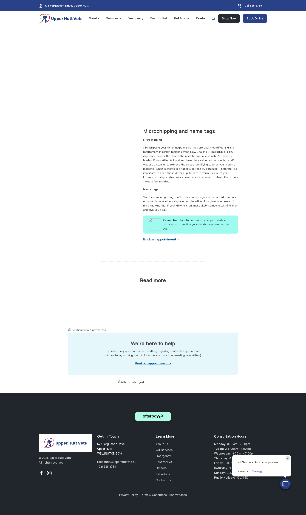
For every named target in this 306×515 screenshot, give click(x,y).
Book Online (254, 18)
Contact (202, 18)
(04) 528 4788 (252, 5)
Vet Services (164, 450)
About (93, 18)
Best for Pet (158, 18)
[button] (285, 484)
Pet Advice (181, 18)
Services (112, 18)
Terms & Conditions (153, 495)
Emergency (135, 18)
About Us (162, 444)
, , (111, 448)
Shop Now (229, 18)
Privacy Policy (128, 495)
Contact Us (163, 480)
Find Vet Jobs (178, 495)
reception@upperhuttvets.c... (117, 462)
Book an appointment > (161, 239)
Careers (161, 468)
